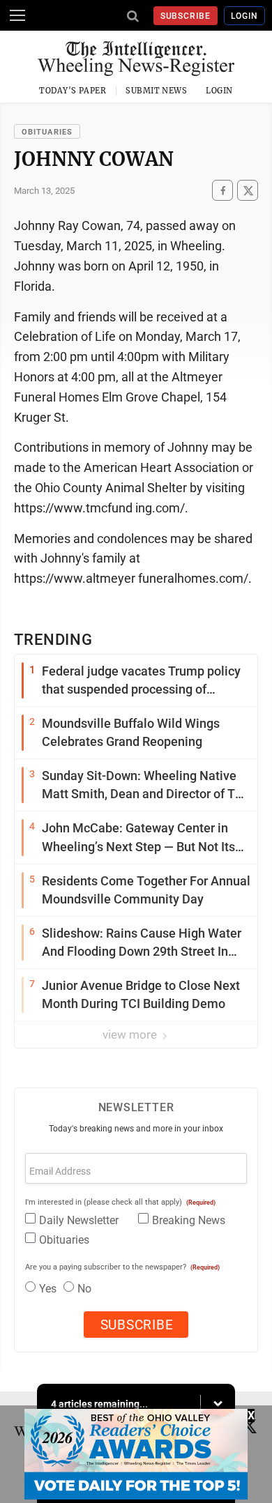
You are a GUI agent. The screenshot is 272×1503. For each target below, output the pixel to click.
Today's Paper (72, 91)
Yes (47, 1288)
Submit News (156, 91)
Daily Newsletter (79, 1220)
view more (131, 1035)
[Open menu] (17, 15)
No (84, 1288)
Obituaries (47, 132)
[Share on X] (247, 190)
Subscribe (185, 16)
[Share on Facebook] (222, 190)
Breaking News (188, 1220)
